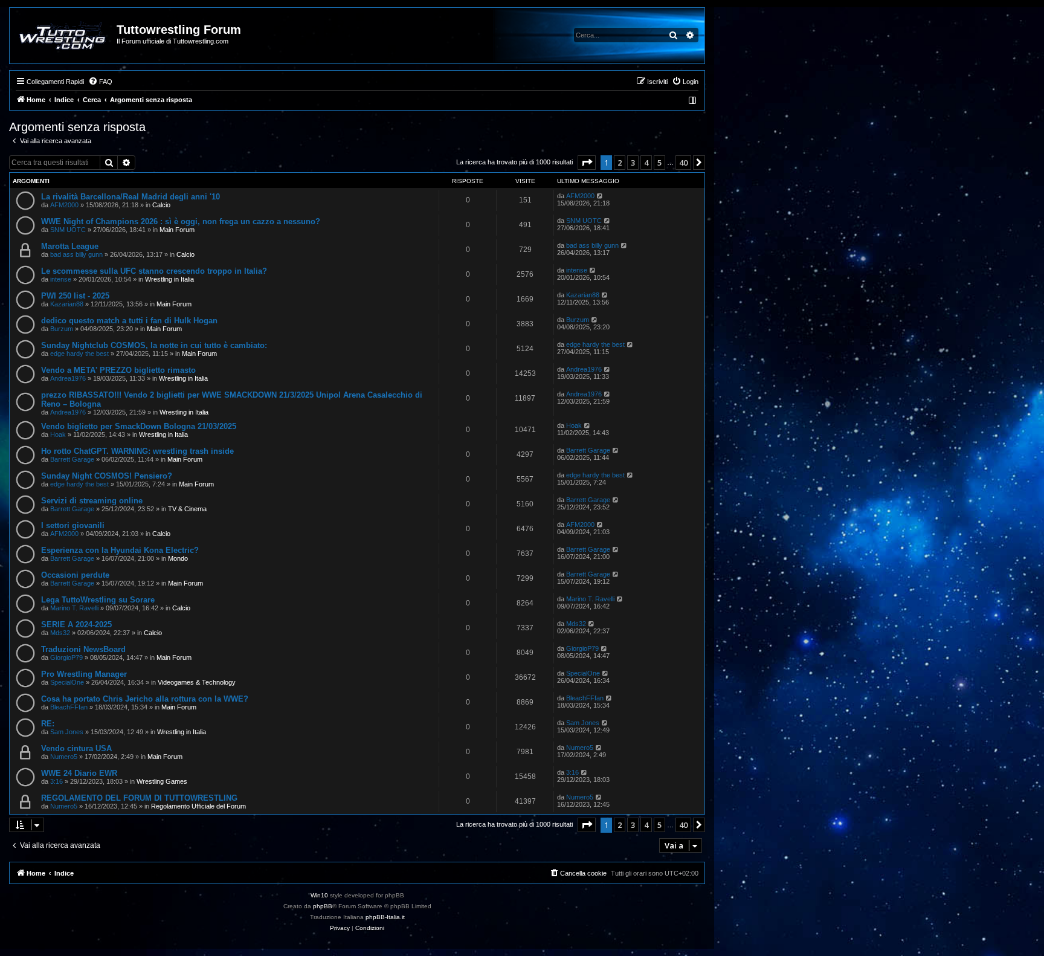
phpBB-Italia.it (385, 917)
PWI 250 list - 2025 (75, 295)
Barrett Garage (72, 459)
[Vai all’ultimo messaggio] (600, 195)
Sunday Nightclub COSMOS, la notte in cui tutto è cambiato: (154, 345)
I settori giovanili (73, 525)
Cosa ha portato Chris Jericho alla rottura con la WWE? (144, 698)
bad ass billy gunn (76, 254)
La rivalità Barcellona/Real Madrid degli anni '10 (130, 196)
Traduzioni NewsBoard (83, 649)
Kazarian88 (66, 304)
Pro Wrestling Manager (84, 674)
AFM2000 (64, 204)
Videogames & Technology (197, 682)
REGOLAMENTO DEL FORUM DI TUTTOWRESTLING (139, 798)
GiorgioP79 (66, 657)
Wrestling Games (162, 781)
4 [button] (646, 162)
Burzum (61, 328)
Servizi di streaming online (92, 500)
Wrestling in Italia (169, 279)
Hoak (58, 434)
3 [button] (633, 162)
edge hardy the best (79, 353)
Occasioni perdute (75, 575)
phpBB (322, 906)
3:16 (56, 781)
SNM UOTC (68, 229)
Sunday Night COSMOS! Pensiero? (106, 475)
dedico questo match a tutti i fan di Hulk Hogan (129, 320)
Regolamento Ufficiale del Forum (198, 806)
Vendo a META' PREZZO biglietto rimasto (118, 370)
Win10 (319, 895)
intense (60, 279)
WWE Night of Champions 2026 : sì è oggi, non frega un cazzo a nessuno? (180, 221)
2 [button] (619, 162)
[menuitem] (100, 81)
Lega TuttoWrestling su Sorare (98, 599)
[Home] (64, 35)
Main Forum (177, 229)
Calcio (161, 204)
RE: (47, 723)
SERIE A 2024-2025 (76, 624)
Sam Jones (66, 731)
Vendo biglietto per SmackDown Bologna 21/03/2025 (138, 426)
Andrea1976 (68, 378)
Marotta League (69, 246)
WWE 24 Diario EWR (79, 773)
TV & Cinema (187, 508)
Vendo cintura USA (76, 748)
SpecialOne (67, 682)
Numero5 (63, 756)
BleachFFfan (69, 707)
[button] (587, 162)
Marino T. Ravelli (74, 608)
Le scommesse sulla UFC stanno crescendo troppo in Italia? (154, 271)
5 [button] (659, 162)
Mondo (178, 558)
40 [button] (683, 162)
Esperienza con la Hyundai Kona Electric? (120, 550)
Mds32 (60, 632)
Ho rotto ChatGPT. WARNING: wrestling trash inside (137, 451)
